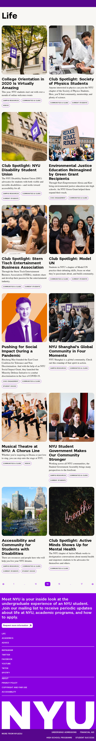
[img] (24, 50)
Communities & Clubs (31, 100)
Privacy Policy (9, 683)
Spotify (6, 672)
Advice (5, 643)
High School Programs (59, 738)
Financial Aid (87, 732)
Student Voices (9, 386)
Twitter (6, 655)
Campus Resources (11, 100)
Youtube (6, 663)
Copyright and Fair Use (14, 687)
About (5, 678)
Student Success (85, 738)
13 (36, 584)
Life (4, 634)
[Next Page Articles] (92, 584)
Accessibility (9, 692)
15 (59, 584)
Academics (7, 638)
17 (82, 584)
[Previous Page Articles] (3, 584)
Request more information (15, 625)
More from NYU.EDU (12, 733)
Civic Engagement (58, 198)
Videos (6, 105)
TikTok (5, 668)
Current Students (79, 103)
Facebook (7, 659)
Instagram (7, 650)
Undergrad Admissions (64, 732)
